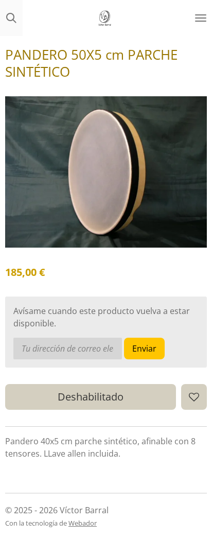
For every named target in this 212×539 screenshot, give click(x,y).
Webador (82, 523)
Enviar (144, 348)
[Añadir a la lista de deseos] (194, 397)
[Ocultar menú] (200, 18)
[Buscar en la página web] (11, 18)
